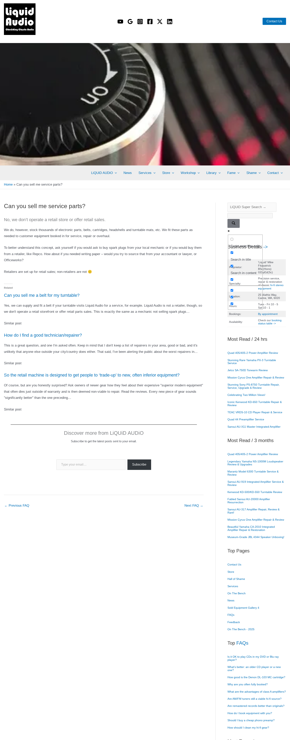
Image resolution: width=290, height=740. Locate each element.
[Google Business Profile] (130, 21)
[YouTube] (120, 21)
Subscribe (139, 464)
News (127, 173)
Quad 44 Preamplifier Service (245, 419)
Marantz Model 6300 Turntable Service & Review (253, 473)
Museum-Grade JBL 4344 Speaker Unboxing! (255, 537)
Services (145, 173)
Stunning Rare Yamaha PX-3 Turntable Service (251, 362)
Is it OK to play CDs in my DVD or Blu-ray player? (253, 658)
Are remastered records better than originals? (255, 705)
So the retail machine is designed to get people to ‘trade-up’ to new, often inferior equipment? (92, 375)
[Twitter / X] (160, 21)
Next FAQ (193, 505)
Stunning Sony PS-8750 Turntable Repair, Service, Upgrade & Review (253, 386)
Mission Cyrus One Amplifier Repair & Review (255, 377)
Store (166, 173)
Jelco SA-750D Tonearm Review (247, 370)
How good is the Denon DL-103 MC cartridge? (256, 677)
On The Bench (236, 593)
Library (211, 173)
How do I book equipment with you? (249, 713)
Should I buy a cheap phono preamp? (251, 720)
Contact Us (234, 564)
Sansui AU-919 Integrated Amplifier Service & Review (255, 483)
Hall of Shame (236, 578)
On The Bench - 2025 (240, 629)
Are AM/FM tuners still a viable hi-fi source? (254, 698)
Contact (273, 173)
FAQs (230, 614)
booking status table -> (270, 322)
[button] (274, 21)
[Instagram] (140, 21)
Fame (231, 173)
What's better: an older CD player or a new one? (254, 668)
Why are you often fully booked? (247, 684)
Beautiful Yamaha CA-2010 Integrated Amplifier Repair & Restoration (251, 528)
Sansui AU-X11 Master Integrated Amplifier (254, 426)
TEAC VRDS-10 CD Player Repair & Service (254, 412)
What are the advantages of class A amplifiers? (256, 691)
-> (265, 246)
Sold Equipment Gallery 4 (243, 607)
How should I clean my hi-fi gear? (248, 727)
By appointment (268, 314)
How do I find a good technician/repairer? (43, 335)
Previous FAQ (16, 505)
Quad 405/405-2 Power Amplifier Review (252, 352)
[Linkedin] (170, 21)
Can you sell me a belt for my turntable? (42, 295)
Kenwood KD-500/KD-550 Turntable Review (254, 492)
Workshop (188, 173)
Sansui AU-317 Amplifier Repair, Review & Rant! (253, 511)
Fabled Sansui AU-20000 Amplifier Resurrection (248, 501)
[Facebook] (150, 21)
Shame (251, 173)
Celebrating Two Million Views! (246, 394)
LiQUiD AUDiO (10, 36)
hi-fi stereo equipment (270, 287)
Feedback (233, 622)
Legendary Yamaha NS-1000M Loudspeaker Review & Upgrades (255, 463)
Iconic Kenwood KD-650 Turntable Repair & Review (254, 403)
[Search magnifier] (233, 223)
